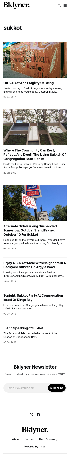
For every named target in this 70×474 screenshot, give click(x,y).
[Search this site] (59, 5)
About (16, 439)
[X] (31, 414)
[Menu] (65, 5)
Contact (29, 439)
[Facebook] (38, 414)
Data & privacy (48, 439)
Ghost (42, 446)
